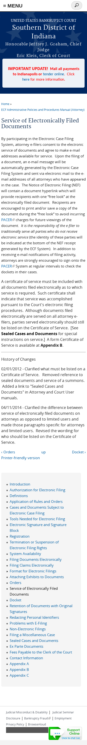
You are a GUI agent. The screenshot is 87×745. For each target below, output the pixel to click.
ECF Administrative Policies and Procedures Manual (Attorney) (43, 110)
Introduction (20, 484)
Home (5, 104)
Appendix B (19, 669)
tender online (53, 74)
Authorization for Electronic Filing (37, 489)
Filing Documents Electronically (36, 559)
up (43, 452)
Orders (15, 582)
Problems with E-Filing (28, 623)
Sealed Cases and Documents (34, 640)
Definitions (19, 495)
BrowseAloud (37, 724)
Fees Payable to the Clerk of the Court (41, 652)
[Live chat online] (65, 733)
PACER (8, 219)
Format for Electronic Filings (33, 571)
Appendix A (19, 663)
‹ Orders (8, 452)
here (25, 80)
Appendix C (19, 675)
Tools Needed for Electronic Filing (37, 518)
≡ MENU (12, 5)
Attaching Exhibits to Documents (37, 576)
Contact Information (26, 657)
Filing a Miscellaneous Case (32, 634)
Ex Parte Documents (26, 646)
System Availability (25, 553)
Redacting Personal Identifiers (34, 617)
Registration (19, 536)
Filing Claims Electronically (32, 565)
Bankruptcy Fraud (37, 718)
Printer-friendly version (20, 457)
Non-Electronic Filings (28, 628)
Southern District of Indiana (43, 32)
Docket (15, 599)
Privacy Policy (15, 724)
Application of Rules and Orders (36, 501)
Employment (63, 718)
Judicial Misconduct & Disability (27, 712)
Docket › (79, 452)
